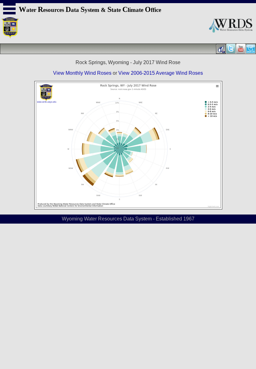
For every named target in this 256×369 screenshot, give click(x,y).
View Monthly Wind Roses (82, 73)
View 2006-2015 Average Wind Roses (160, 73)
